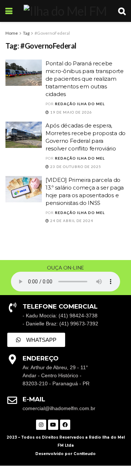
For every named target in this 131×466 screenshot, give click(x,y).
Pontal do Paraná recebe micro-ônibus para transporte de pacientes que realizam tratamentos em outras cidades (84, 79)
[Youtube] (53, 425)
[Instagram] (41, 425)
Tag (26, 33)
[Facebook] (65, 425)
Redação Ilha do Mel (80, 104)
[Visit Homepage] (65, 11)
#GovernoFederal (52, 33)
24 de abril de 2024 (71, 220)
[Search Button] (122, 11)
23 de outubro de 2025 (75, 166)
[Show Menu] (8, 11)
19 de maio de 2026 (70, 112)
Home (11, 33)
